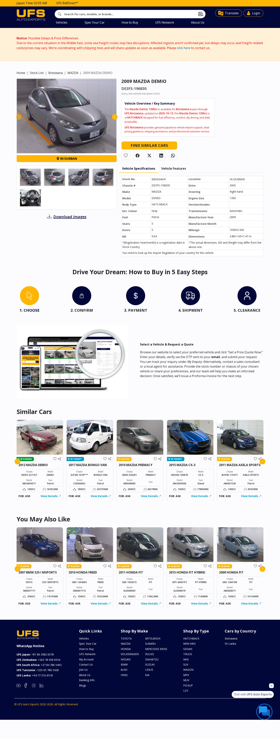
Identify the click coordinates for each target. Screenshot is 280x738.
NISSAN (125, 659)
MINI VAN (189, 643)
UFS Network (164, 22)
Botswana (55, 73)
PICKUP (188, 685)
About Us (197, 22)
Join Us (83, 669)
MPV (186, 675)
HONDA (126, 649)
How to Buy (130, 22)
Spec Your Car (95, 22)
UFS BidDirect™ (67, 3)
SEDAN (187, 649)
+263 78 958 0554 (38, 660)
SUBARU (150, 643)
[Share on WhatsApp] (173, 155)
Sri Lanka (230, 643)
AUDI (124, 669)
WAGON (188, 669)
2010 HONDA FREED (83, 572)
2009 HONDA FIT (231, 572)
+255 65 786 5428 (38, 670)
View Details (49, 496)
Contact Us (86, 664)
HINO (124, 675)
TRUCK (187, 654)
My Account (86, 659)
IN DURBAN (68, 158)
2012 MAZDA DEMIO (33, 465)
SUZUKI (150, 664)
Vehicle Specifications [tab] (138, 168)
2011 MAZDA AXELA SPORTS (240, 465)
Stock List (37, 73)
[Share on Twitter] (149, 155)
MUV (186, 680)
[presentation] (19, 117)
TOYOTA (126, 638)
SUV (185, 664)
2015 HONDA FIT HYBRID (187, 572)
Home (21, 73)
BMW (124, 664)
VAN (186, 659)
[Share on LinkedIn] (161, 155)
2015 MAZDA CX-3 (182, 465)
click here (183, 48)
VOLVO (149, 654)
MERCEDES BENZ (156, 649)
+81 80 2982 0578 (35, 654)
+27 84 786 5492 (39, 665)
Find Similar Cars (149, 145)
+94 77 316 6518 (35, 675)
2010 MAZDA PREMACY (135, 465)
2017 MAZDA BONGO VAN (88, 465)
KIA (147, 675)
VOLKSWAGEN (130, 654)
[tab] (29, 300)
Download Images (69, 216)
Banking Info (87, 680)
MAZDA (72, 73)
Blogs (82, 685)
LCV (185, 690)
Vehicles (61, 22)
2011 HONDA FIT (131, 572)
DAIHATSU (151, 659)
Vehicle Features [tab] (173, 168)
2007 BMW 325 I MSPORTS (37, 572)
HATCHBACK (191, 638)
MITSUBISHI (152, 638)
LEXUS (149, 669)
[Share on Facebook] (137, 155)
